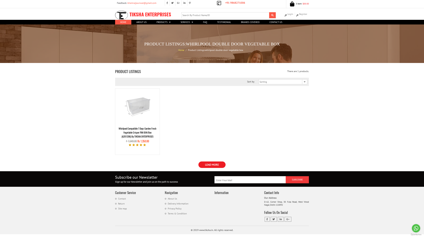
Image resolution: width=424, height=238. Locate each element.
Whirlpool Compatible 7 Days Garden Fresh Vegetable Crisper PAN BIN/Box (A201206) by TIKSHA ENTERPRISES (137, 132)
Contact (122, 198)
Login (290, 14)
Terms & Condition (177, 213)
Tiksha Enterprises (150, 14)
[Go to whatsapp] (416, 228)
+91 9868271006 (235, 2)
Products (162, 22)
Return (121, 203)
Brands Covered (250, 22)
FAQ (205, 22)
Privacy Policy (175, 208)
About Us (172, 198)
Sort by (250, 81)
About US (141, 22)
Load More (212, 164)
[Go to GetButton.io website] (416, 235)
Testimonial (224, 22)
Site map (122, 208)
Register (303, 14)
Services (185, 22)
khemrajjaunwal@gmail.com (136, 2)
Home (123, 22)
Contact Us (275, 22)
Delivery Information (178, 203)
